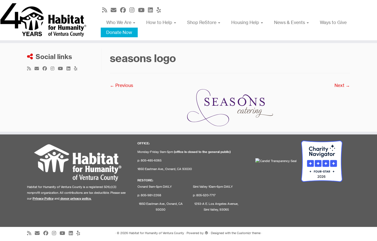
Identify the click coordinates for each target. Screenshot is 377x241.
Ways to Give (333, 22)
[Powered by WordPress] (206, 232)
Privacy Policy (43, 198)
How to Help (159, 22)
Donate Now (119, 32)
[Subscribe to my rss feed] (106, 10)
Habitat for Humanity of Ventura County (156, 233)
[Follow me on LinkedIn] (152, 10)
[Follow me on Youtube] (143, 10)
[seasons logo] (230, 107)
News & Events (290, 22)
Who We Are (119, 22)
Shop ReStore (202, 22)
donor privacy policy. (75, 198)
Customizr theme (249, 233)
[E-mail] (115, 10)
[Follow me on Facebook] (124, 10)
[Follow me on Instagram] (133, 10)
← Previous (121, 85)
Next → (342, 85)
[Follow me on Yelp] (160, 10)
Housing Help (245, 22)
